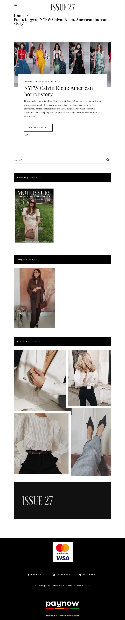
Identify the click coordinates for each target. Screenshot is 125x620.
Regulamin (51, 615)
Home (19, 16)
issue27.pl (48, 81)
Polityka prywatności (68, 615)
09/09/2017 (29, 81)
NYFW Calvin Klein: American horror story (58, 90)
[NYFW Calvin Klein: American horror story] (62, 64)
